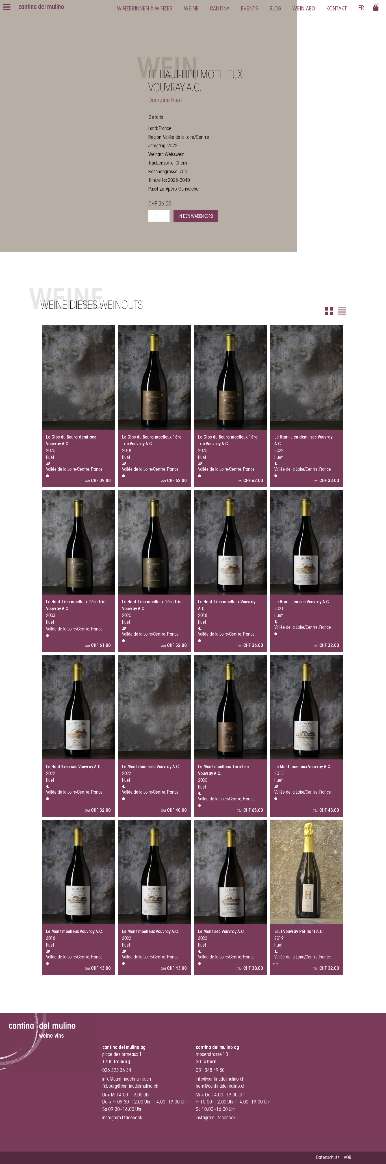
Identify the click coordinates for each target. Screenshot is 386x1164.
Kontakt (336, 9)
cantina (219, 9)
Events (249, 9)
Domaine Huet (165, 101)
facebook (133, 1118)
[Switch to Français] (361, 9)
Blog (275, 9)
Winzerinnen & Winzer (145, 9)
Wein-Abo (303, 9)
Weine (191, 9)
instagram (111, 1118)
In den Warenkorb (196, 216)
